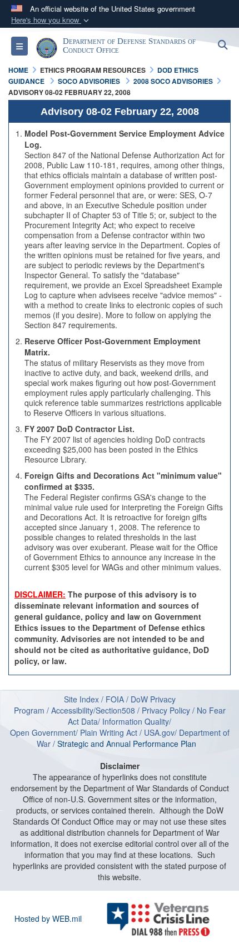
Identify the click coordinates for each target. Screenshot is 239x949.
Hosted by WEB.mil (48, 918)
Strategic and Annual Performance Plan (130, 743)
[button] (51, 20)
